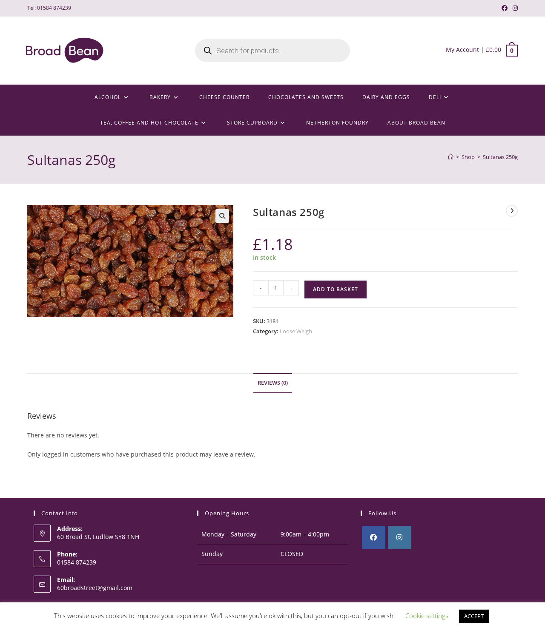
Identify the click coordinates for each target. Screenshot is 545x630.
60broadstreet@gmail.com (94, 588)
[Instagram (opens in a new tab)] (514, 8)
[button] (222, 216)
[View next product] (512, 211)
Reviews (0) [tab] (273, 382)
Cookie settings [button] (426, 615)
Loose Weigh (296, 331)
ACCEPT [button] (474, 616)
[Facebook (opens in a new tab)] (504, 8)
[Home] (450, 157)
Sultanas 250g (500, 157)
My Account (462, 49)
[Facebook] (373, 537)
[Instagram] (399, 537)
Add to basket (335, 289)
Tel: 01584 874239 (49, 7)
